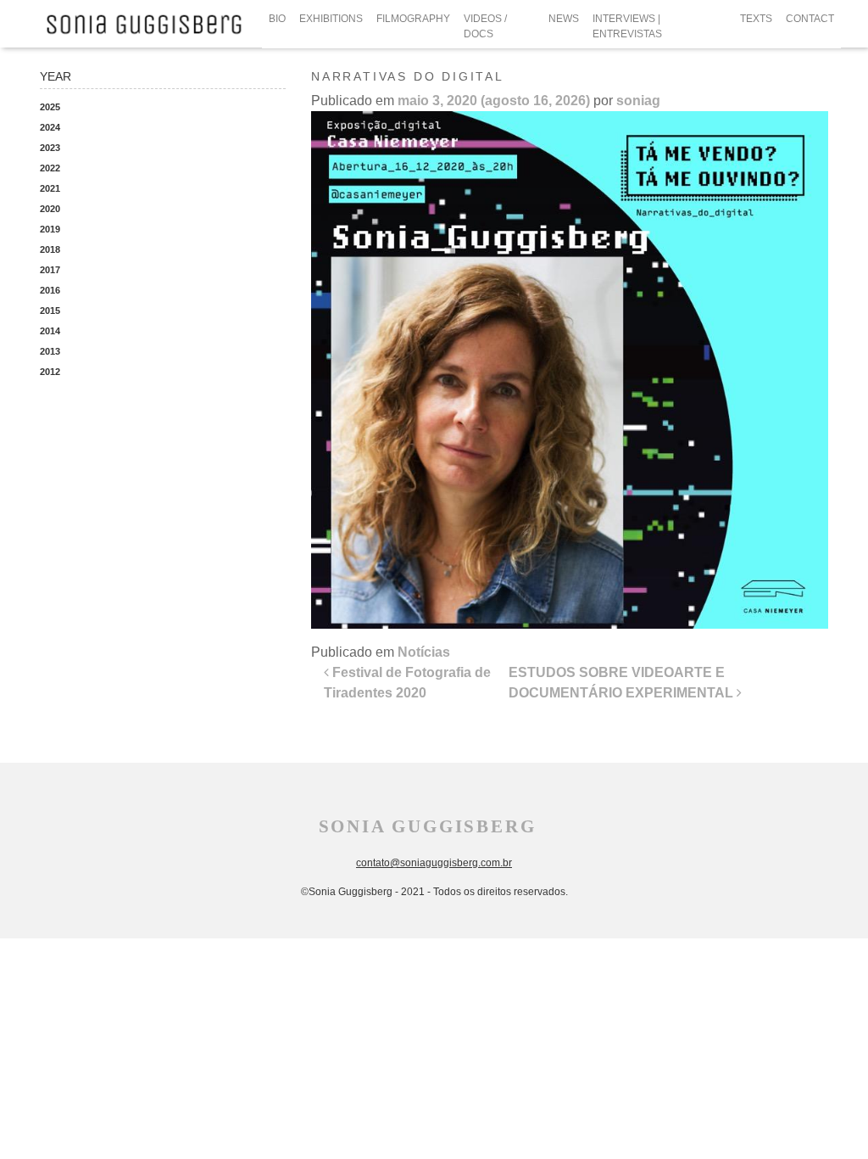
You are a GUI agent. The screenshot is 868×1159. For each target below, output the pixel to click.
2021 (50, 188)
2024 (50, 127)
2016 (50, 290)
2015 (50, 310)
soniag (638, 100)
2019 (50, 229)
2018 (50, 249)
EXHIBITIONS (331, 19)
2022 (50, 168)
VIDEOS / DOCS (485, 26)
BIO (277, 19)
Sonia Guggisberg (428, 826)
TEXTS (756, 19)
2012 (50, 372)
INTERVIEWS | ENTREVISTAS (627, 26)
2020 (50, 209)
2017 (50, 270)
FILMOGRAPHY (413, 19)
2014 (50, 331)
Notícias (424, 652)
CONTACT (810, 19)
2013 (50, 351)
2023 (50, 148)
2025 (50, 107)
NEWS (563, 19)
